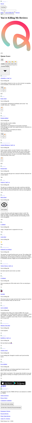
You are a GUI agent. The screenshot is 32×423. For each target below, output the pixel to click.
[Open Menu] (6, 7)
